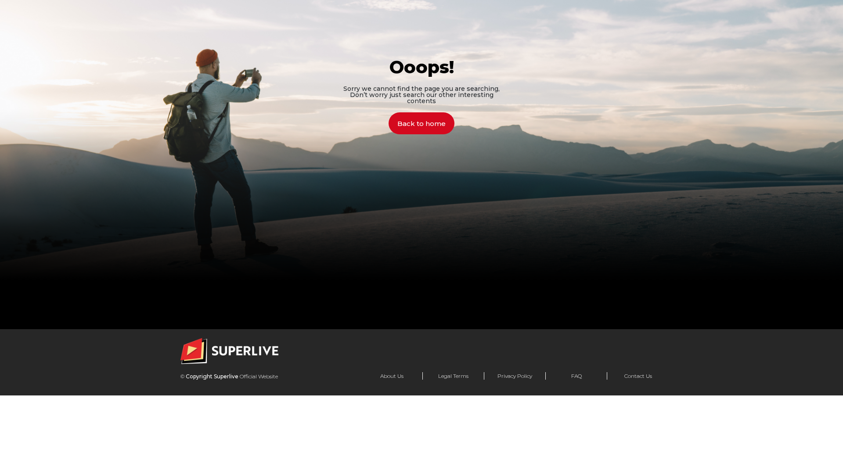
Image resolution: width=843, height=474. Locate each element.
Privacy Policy (514, 376)
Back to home (421, 123)
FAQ (576, 376)
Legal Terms (453, 376)
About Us (391, 376)
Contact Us (638, 376)
